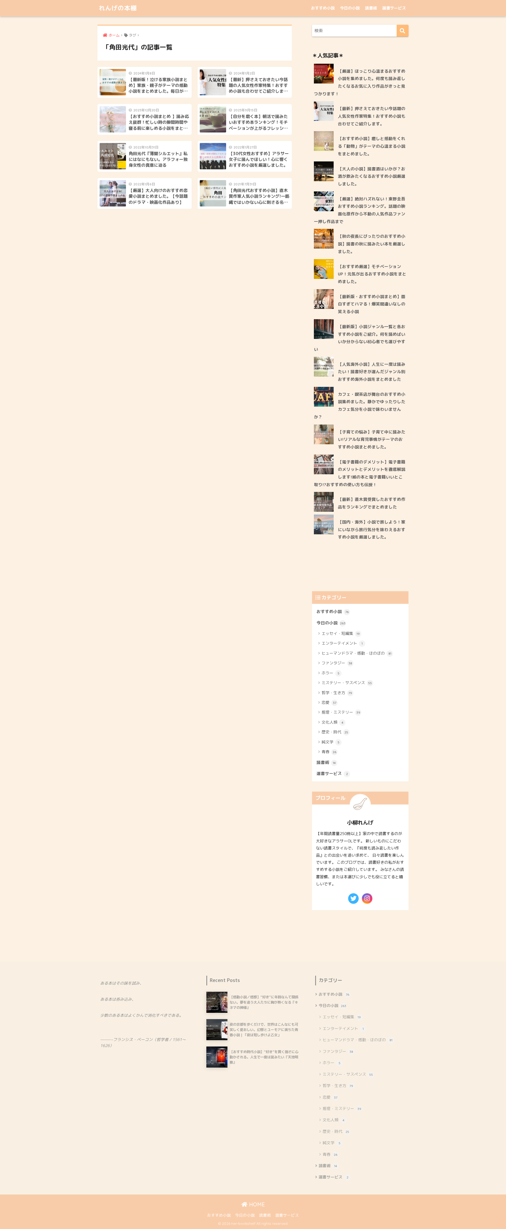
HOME (256, 1204)
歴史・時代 (335, 732)
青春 (329, 751)
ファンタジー (337, 663)
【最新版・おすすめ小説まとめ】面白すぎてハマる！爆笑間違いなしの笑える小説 (371, 304)
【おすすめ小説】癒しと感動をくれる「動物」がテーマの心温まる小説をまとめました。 (371, 146)
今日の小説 (350, 8)
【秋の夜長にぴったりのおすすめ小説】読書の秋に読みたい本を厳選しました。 (371, 243)
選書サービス (394, 8)
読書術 (371, 8)
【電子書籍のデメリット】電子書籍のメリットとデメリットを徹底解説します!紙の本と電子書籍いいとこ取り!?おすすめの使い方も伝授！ (359, 473)
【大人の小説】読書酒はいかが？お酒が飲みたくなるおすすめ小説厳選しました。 (371, 176)
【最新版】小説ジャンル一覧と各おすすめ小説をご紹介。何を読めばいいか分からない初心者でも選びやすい (359, 338)
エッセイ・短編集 (341, 633)
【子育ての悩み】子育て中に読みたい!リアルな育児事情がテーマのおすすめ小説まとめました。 (371, 439)
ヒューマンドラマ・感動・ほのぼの (356, 653)
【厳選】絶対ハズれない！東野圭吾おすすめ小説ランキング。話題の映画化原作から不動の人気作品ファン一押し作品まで (359, 210)
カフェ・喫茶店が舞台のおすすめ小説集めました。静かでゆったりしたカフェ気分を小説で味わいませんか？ (359, 405)
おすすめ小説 (323, 8)
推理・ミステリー (341, 712)
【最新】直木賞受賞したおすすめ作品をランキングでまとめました (371, 503)
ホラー (330, 673)
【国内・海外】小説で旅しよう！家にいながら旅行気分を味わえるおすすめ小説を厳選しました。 (371, 529)
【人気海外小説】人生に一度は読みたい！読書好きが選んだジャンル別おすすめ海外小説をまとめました (371, 371)
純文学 (330, 742)
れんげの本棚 (118, 8)
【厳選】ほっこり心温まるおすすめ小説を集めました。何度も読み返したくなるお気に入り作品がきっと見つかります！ (359, 82)
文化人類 (332, 722)
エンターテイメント (342, 643)
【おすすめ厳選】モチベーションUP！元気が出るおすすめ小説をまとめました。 (372, 274)
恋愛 (329, 702)
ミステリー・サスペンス (347, 682)
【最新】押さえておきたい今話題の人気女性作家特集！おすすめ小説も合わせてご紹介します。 (371, 116)
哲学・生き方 (337, 692)
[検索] (402, 31)
